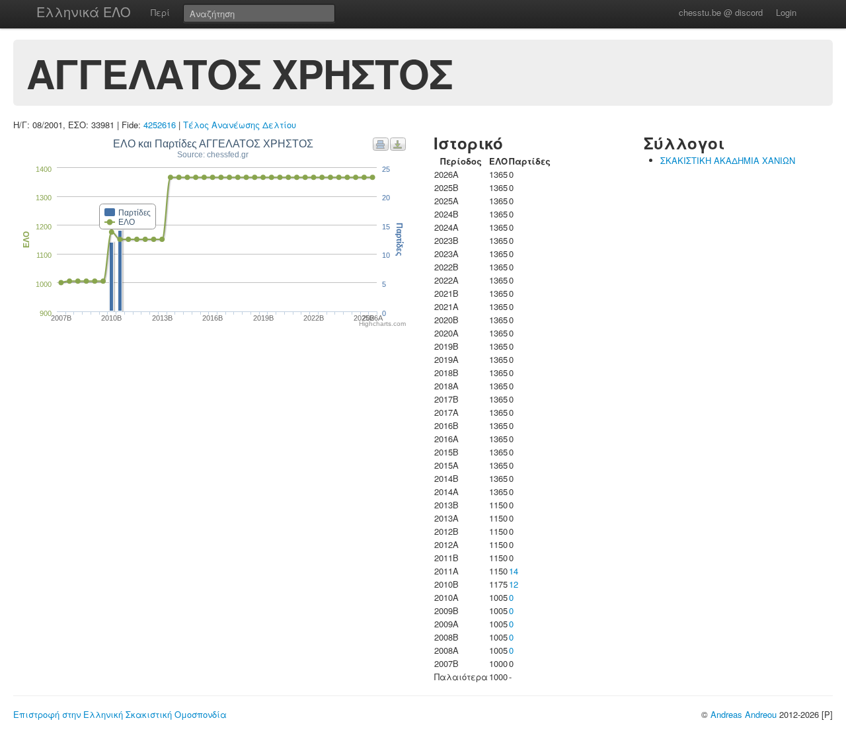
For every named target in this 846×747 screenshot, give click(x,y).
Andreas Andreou (744, 714)
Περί (160, 12)
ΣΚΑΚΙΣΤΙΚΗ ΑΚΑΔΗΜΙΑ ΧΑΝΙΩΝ (727, 160)
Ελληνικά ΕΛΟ (83, 11)
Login (786, 12)
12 (513, 584)
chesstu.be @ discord (721, 12)
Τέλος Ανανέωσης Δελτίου (239, 124)
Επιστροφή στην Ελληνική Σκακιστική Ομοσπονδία (120, 714)
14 (513, 571)
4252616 (159, 124)
